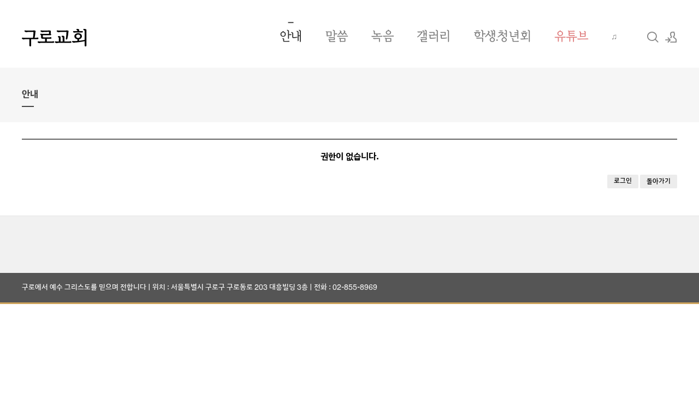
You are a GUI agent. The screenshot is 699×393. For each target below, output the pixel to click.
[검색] (653, 37)
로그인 (623, 181)
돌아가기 (659, 181)
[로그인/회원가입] (671, 37)
